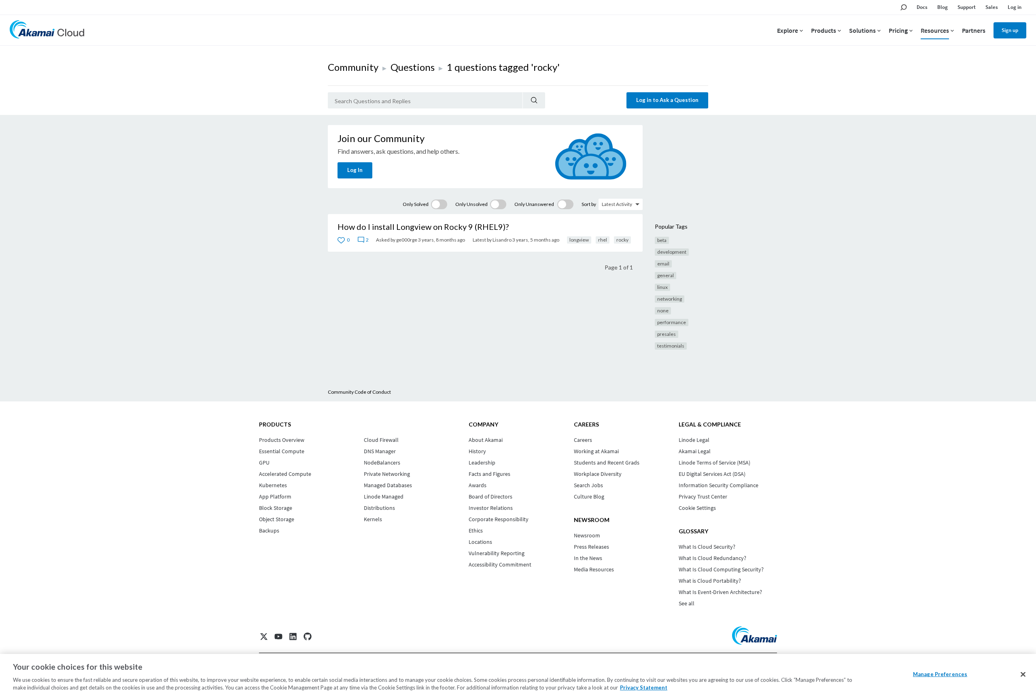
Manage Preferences (940, 674)
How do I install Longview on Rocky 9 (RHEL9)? (423, 226)
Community (353, 67)
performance (671, 322)
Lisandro (502, 240)
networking (669, 299)
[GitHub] (307, 636)
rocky (622, 240)
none (663, 311)
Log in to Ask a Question (667, 100)
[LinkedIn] (293, 636)
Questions (413, 67)
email (663, 264)
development (671, 252)
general (665, 275)
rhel (602, 240)
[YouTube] (278, 636)
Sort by (589, 204)
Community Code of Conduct (359, 392)
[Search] (534, 100)
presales (666, 334)
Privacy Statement (643, 687)
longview (579, 240)
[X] (264, 636)
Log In (355, 170)
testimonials (670, 346)
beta (662, 240)
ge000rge (406, 240)
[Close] (1023, 674)
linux (662, 287)
